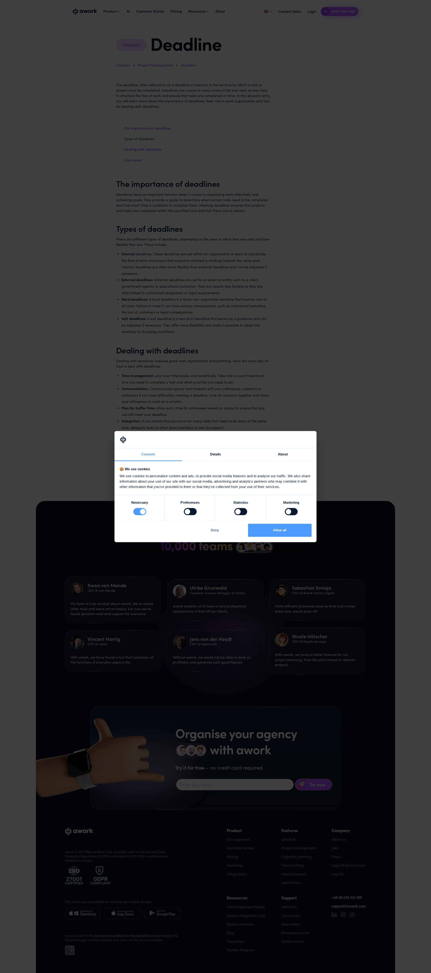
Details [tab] (215, 454)
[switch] (190, 511)
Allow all (279, 530)
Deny (215, 530)
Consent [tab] (148, 454)
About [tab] (283, 454)
